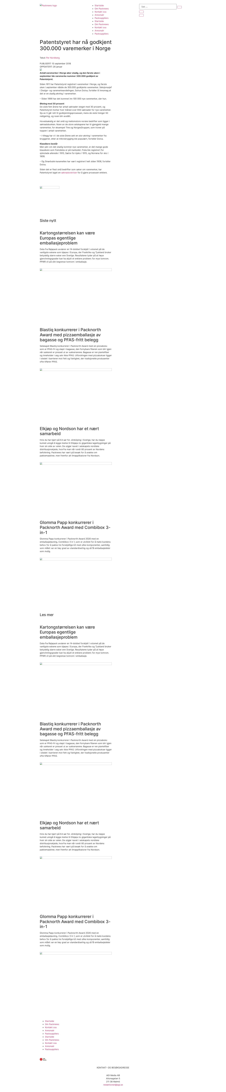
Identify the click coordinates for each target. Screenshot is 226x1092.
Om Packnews (102, 8)
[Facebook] (43, 1010)
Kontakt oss (100, 11)
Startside (99, 5)
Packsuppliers (101, 18)
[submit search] (179, 7)
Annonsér (99, 15)
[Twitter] (50, 1010)
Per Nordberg (53, 57)
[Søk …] (158, 6)
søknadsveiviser (69, 172)
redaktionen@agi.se (113, 1084)
